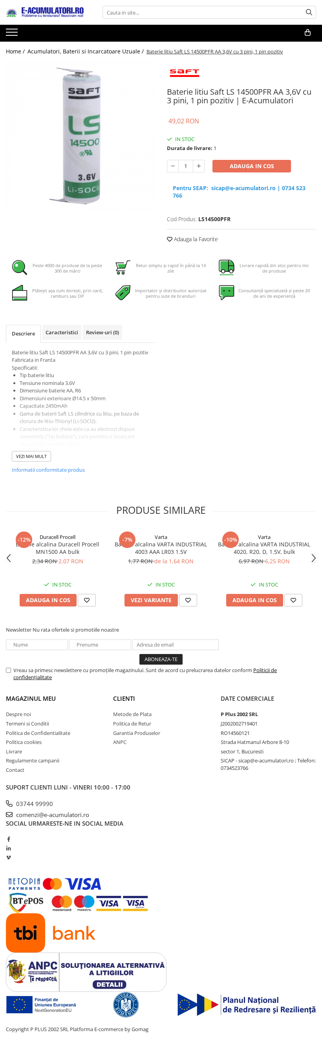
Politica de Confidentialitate (38, 733)
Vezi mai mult (31, 456)
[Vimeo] (8, 857)
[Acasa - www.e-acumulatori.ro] (45, 12)
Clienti (124, 698)
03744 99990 (34, 804)
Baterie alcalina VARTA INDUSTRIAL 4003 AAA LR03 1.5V (161, 547)
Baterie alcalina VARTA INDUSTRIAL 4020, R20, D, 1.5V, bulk (264, 547)
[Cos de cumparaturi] (307, 32)
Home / (16, 51)
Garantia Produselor (136, 733)
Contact (15, 769)
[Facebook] (8, 839)
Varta (161, 536)
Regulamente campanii (32, 760)
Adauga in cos (252, 166)
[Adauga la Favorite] (87, 600)
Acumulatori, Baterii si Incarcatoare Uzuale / (86, 51)
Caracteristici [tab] (62, 332)
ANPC (119, 742)
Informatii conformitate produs (48, 469)
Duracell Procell (57, 536)
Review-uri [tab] (102, 332)
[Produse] (13, 34)
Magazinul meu (31, 698)
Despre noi (18, 714)
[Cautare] (309, 12)
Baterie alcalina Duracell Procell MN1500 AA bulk (57, 547)
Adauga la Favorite (195, 239)
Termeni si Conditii (27, 723)
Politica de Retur (132, 723)
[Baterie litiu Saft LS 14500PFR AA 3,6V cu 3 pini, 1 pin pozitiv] (80, 136)
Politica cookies (24, 742)
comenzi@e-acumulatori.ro (52, 815)
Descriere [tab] (23, 333)
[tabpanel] (80, 136)
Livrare (14, 751)
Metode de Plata (132, 714)
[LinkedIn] (8, 848)
